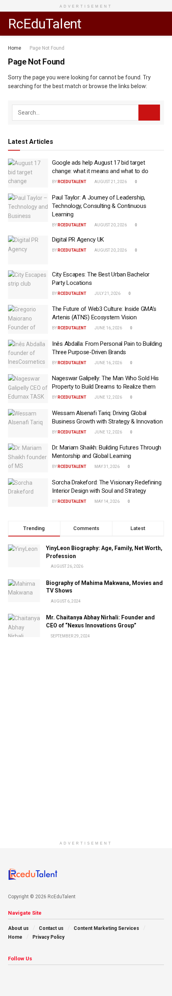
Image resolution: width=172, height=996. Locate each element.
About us (18, 928)
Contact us (51, 928)
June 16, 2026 (108, 328)
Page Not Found (47, 48)
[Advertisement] (86, 751)
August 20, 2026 (110, 225)
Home (14, 48)
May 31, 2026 (107, 466)
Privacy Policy (48, 937)
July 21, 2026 (107, 293)
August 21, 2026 (110, 181)
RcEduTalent (45, 23)
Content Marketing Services (106, 928)
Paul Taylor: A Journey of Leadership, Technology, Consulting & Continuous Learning (99, 206)
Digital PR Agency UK (78, 239)
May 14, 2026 (107, 501)
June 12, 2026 (108, 397)
